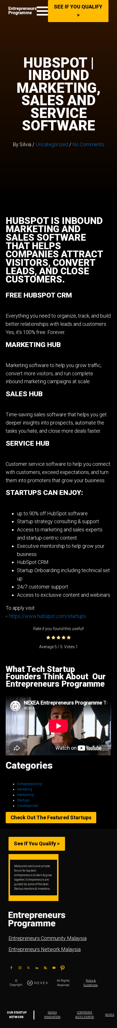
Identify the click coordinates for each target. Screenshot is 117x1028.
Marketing (24, 789)
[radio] (48, 638)
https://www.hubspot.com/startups (47, 616)
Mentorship (25, 795)
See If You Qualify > (37, 843)
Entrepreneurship (29, 784)
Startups (23, 800)
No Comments (88, 144)
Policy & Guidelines (90, 983)
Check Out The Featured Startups (51, 817)
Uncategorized (51, 144)
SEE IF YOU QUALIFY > (78, 11)
